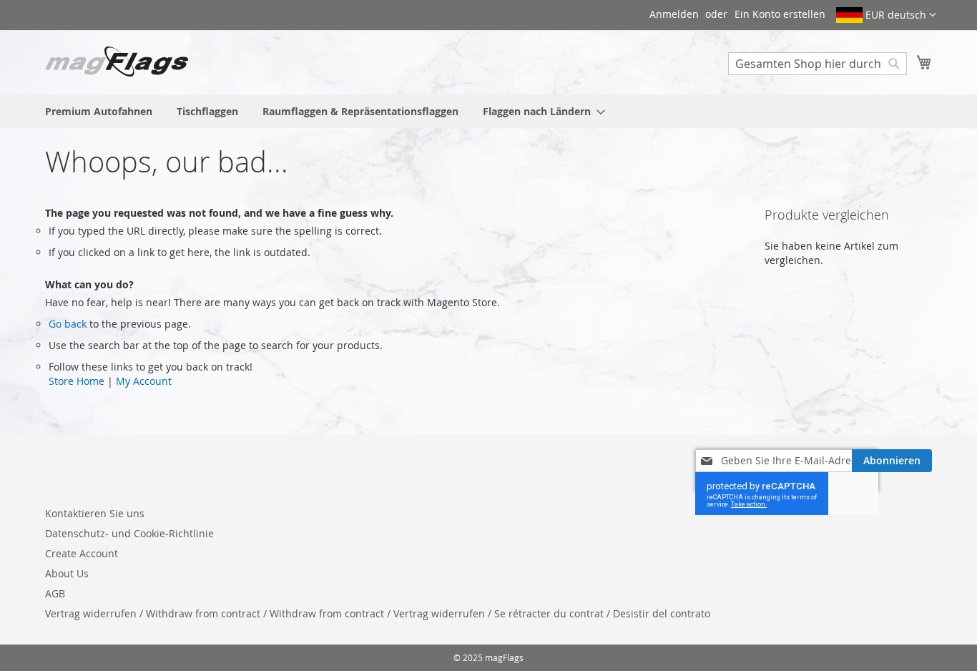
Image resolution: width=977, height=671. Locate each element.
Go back (68, 323)
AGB (55, 593)
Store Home (76, 381)
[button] (886, 15)
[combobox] (817, 63)
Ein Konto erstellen (780, 14)
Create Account (81, 553)
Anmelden (674, 14)
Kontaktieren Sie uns (94, 513)
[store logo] (116, 61)
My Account (144, 381)
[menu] (488, 111)
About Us (67, 573)
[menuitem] (98, 111)
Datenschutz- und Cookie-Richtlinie (129, 533)
